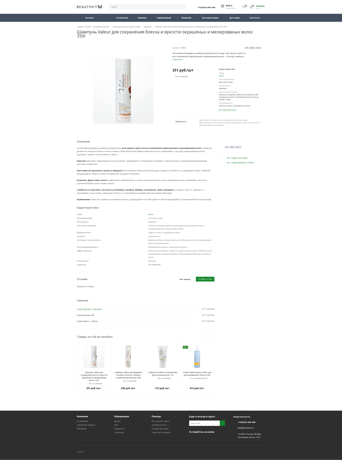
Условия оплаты (159, 424)
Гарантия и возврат (161, 432)
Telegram (198, 438)
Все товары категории (237, 158)
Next (212, 337)
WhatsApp (211, 438)
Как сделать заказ (160, 421)
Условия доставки (160, 428)
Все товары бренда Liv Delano (240, 162)
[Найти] (182, 6)
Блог (116, 424)
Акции (117, 421)
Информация (121, 416)
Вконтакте (191, 438)
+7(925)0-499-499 (206, 7)
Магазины (81, 428)
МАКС (205, 438)
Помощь (156, 416)
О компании (82, 421)
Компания (82, 416)
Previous (208, 337)
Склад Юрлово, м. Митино (89, 309)
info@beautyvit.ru (246, 427)
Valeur (221, 76)
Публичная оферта (86, 424)
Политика (119, 432)
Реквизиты (119, 428)
